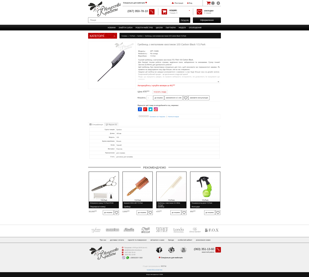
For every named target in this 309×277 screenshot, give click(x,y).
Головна (125, 36)
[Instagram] (171, 250)
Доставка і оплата (117, 240)
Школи (159, 27)
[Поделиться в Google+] (145, 109)
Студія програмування (152, 266)
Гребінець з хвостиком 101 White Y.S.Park (169, 204)
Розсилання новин (203, 240)
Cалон (125, 27)
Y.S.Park (132, 36)
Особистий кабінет (185, 240)
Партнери (171, 27)
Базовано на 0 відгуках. (158, 116)
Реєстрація (179, 3)
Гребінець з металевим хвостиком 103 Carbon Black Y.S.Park (165, 36)
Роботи (144, 27)
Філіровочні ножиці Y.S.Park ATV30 (101, 204)
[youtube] (183, 250)
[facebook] (159, 250)
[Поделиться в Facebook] (140, 109)
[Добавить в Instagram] (156, 109)
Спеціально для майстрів (134, 3)
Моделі (182, 27)
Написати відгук (173, 116)
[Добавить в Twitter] (150, 109)
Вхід (190, 3)
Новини (112, 27)
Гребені (140, 36)
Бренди (171, 240)
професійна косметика (154, 270)
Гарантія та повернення (137, 240)
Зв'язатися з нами (157, 240)
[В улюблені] (185, 97)
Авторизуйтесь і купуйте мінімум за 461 (156, 86)
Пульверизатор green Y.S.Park (202, 204)
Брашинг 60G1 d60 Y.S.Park (133, 204)
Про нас (103, 240)
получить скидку (160, 92)
